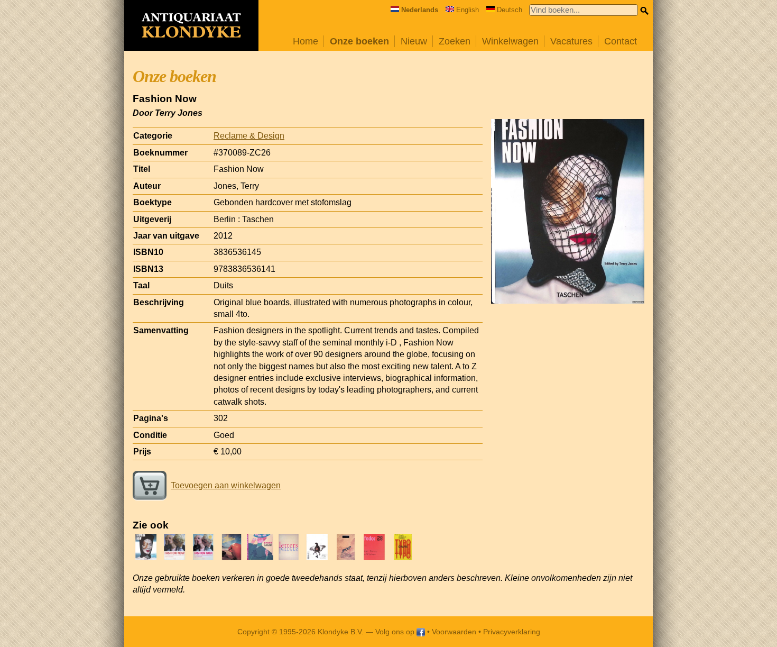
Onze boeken (359, 41)
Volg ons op (396, 631)
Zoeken (454, 41)
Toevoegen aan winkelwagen (226, 485)
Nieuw (414, 41)
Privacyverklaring (511, 631)
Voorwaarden (454, 631)
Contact (620, 41)
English (467, 10)
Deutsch (509, 10)
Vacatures (571, 41)
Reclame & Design (249, 135)
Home (305, 41)
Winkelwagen (510, 41)
